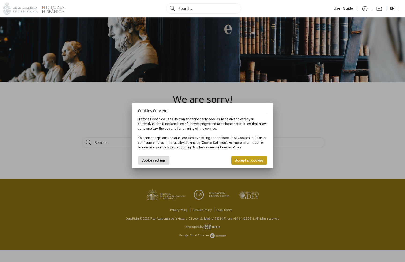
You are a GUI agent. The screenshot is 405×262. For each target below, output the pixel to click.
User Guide (344, 8)
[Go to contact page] (379, 8)
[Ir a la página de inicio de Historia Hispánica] (51, 8)
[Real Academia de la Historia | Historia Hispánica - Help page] (365, 8)
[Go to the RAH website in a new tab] (20, 8)
